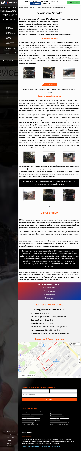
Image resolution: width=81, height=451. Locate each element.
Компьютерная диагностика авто (59, 418)
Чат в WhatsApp (50, 295)
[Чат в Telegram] (44, 291)
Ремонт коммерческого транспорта (32, 414)
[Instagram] (11, 19)
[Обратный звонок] (43, 287)
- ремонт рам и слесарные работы (9, 10)
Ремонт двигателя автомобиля (31, 418)
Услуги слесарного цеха (11, 47)
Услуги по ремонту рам (9, 27)
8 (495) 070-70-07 (49, 323)
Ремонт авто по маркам (57, 416)
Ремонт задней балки (28, 416)
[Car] (3, 19)
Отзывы (9, 440)
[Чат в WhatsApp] (44, 294)
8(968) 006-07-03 (54, 330)
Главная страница (23, 7)
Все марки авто (9, 437)
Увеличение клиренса (56, 412)
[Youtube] (7, 19)
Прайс (35, 1)
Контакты (54, 1)
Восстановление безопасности (59, 424)
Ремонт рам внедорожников (45, 7)
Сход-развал (36, 3)
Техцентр (27, 1)
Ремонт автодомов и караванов (31, 420)
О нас (9, 443)
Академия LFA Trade (9, 431)
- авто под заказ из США (9, 14)
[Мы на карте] (45, 298)
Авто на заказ (10, 57)
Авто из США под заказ (11, 52)
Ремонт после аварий (10, 42)
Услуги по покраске (8, 37)
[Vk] (14, 19)
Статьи (9, 434)
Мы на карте (50, 298)
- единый (8, 7)
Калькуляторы (10, 60)
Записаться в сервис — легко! (49, 284)
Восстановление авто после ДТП (59, 422)
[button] (9, 27)
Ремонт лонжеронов (56, 414)
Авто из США (46, 3)
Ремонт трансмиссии (28, 422)
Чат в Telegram (50, 291)
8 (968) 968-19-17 (62, 327)
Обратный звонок (50, 287)
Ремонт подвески (55, 420)
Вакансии (9, 446)
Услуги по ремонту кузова (10, 32)
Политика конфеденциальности (31, 446)
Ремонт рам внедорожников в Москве (33, 412)
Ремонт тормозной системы (30, 424)
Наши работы (44, 1)
